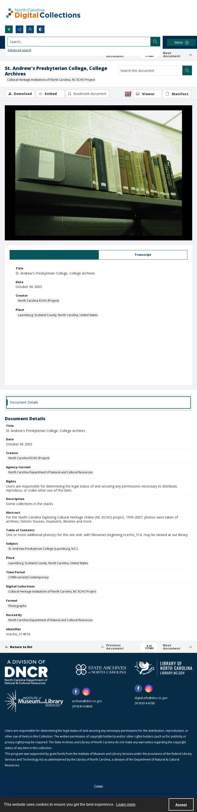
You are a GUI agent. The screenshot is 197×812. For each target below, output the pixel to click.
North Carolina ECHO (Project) (38, 301)
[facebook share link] (76, 691)
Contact (98, 786)
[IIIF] (128, 94)
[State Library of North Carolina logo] (163, 668)
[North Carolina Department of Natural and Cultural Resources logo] (26, 672)
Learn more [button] (125, 804)
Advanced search (19, 50)
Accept (181, 804)
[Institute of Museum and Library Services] (34, 701)
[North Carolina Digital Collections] (43, 12)
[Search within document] (187, 70)
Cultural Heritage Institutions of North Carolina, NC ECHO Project (51, 80)
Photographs (17, 606)
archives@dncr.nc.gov (87, 701)
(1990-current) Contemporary (28, 577)
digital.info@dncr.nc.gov (151, 698)
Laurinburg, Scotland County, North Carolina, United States (58, 315)
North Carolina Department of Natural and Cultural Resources (50, 472)
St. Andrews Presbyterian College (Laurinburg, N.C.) (43, 549)
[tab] (54, 254)
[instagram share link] (86, 691)
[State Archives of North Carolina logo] (101, 669)
